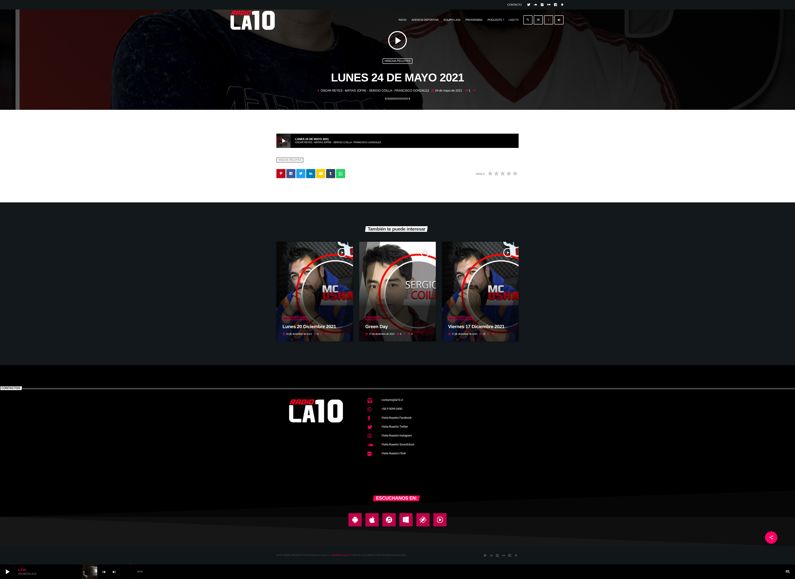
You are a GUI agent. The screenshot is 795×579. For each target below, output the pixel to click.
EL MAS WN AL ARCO (295, 318)
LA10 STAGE (373, 318)
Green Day (376, 326)
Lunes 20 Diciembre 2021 (309, 326)
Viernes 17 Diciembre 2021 (476, 326)
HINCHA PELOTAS (397, 61)
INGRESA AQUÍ (340, 555)
